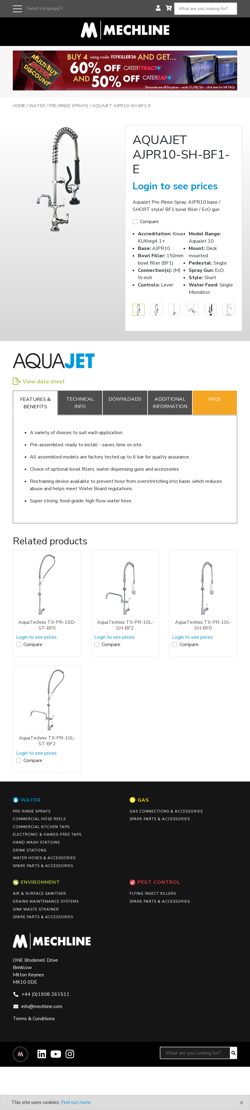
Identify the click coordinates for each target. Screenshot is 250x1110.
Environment (40, 882)
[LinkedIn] (42, 1056)
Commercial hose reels (39, 819)
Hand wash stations (36, 842)
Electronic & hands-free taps (47, 834)
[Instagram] (70, 1056)
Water (37, 106)
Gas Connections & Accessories (166, 811)
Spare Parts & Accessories (43, 865)
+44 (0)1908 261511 (45, 994)
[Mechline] (125, 29)
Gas (143, 800)
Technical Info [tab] (80, 403)
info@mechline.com (41, 1006)
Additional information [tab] (170, 403)
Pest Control (159, 882)
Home (19, 106)
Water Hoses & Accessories (44, 857)
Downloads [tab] (125, 399)
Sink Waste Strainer (36, 909)
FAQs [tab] (214, 399)
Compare (149, 221)
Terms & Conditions (34, 1018)
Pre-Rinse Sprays (68, 106)
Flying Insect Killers (153, 893)
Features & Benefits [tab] (35, 403)
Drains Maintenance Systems (46, 901)
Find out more (76, 1102)
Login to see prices (175, 186)
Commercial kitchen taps (41, 826)
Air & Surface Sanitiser (39, 893)
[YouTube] (55, 1056)
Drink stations (29, 850)
